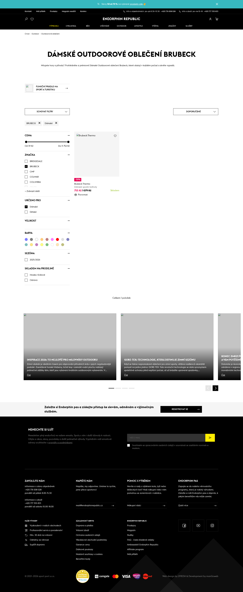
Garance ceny (83, 545)
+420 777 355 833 (211, 11)
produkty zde (136, 4)
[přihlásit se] (210, 19)
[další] (215, 388)
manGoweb (212, 576)
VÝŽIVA (155, 26)
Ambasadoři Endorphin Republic (142, 545)
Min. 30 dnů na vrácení (41, 535)
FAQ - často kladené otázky (140, 540)
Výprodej (54, 26)
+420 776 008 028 (168, 11)
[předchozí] (208, 388)
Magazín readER (69, 11)
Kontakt (28, 11)
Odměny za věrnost (39, 540)
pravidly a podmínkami (60, 443)
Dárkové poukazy (84, 549)
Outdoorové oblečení (50, 34)
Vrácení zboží (82, 530)
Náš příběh (40, 11)
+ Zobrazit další (32, 191)
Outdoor (121, 26)
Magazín (131, 530)
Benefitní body (83, 559)
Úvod (27, 34)
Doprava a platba (84, 526)
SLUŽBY (189, 26)
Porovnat (83, 195)
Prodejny (53, 11)
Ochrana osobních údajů (88, 535)
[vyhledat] (26, 19)
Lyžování (104, 26)
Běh (88, 26)
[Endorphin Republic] (121, 19)
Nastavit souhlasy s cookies (89, 554)
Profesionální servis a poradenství (46, 530)
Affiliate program (135, 549)
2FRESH (182, 576)
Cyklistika (71, 26)
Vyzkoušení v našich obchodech (45, 526)
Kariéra (83, 11)
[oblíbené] (32, 19)
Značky (172, 26)
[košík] (217, 19)
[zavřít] (217, 4)
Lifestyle (138, 26)
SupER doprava (37, 545)
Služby (130, 535)
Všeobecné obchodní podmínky (91, 540)
